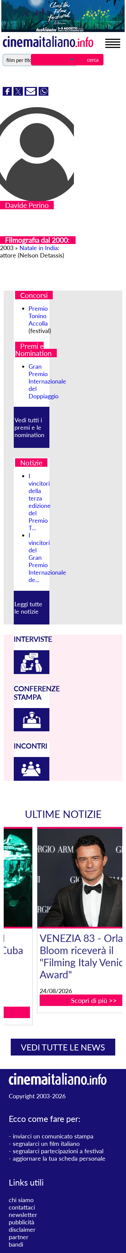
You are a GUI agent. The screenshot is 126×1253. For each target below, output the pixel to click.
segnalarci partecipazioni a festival (58, 1151)
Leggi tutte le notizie (28, 607)
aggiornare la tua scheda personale (59, 1158)
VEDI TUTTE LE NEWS (63, 1047)
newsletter (23, 1214)
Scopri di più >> (67, 1000)
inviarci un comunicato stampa (53, 1136)
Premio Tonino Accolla (38, 316)
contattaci (22, 1207)
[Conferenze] (31, 729)
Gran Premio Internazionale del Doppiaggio (47, 381)
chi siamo (21, 1199)
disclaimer (22, 1229)
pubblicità (21, 1222)
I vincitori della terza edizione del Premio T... (40, 501)
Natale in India (38, 247)
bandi (16, 1244)
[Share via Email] (32, 93)
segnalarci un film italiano (46, 1143)
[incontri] (31, 778)
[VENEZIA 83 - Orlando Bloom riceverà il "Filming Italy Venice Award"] (67, 877)
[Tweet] (19, 93)
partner (19, 1237)
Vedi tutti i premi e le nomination (29, 427)
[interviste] (31, 671)
